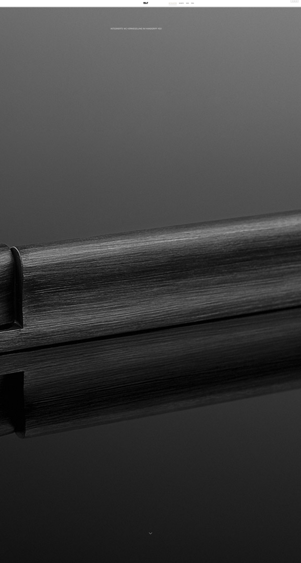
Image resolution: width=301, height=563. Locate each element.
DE (296, 1)
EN (294, 1)
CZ (292, 1)
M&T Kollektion (173, 3)
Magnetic (181, 3)
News (187, 3)
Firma (192, 3)
